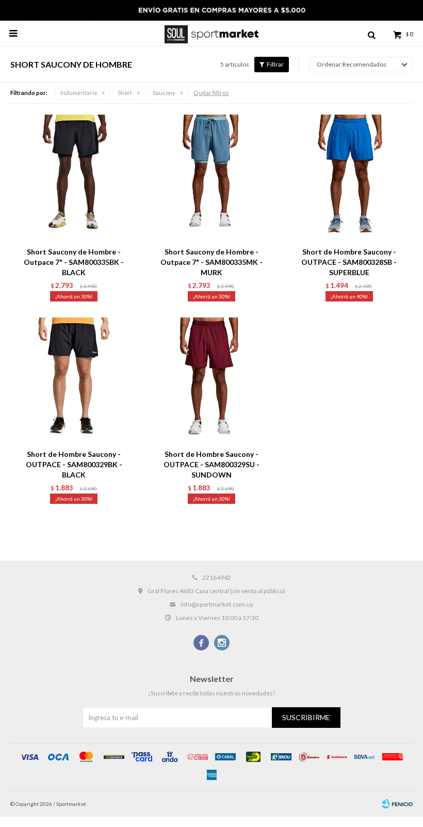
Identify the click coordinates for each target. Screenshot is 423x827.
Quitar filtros (211, 93)
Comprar (98, 229)
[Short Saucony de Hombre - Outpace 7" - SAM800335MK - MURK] (211, 178)
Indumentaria (78, 92)
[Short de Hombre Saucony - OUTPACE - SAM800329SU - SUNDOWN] (211, 380)
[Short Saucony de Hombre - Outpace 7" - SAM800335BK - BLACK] (74, 178)
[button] (371, 33)
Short (125, 92)
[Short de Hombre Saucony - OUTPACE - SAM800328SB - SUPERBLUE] (349, 178)
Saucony (164, 92)
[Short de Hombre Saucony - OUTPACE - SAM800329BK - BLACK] (74, 380)
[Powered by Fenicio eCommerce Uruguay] (397, 804)
